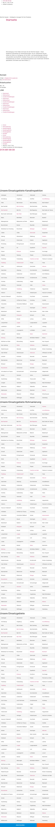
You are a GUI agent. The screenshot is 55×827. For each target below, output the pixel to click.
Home (4, 125)
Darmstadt (32, 232)
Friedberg (3, 262)
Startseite (11, 19)
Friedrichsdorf (20, 262)
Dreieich (44, 236)
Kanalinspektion (7, 130)
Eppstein (44, 247)
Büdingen (32, 228)
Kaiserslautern (45, 515)
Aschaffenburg (45, 198)
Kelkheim (44, 307)
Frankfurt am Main (34, 258)
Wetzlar (44, 390)
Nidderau (32, 345)
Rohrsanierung (7, 126)
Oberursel (32, 352)
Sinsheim (19, 586)
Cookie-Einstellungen (8, 96)
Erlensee (19, 251)
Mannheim (44, 334)
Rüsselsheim (4, 367)
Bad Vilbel (19, 213)
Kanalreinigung (7, 128)
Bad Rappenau (33, 421)
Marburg (3, 337)
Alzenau (44, 406)
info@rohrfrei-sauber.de (10, 78)
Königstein (19, 315)
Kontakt (5, 133)
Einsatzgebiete (7, 132)
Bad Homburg (20, 206)
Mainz (31, 334)
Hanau (43, 285)
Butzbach (44, 228)
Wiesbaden (4, 394)
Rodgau (32, 364)
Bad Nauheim (4, 210)
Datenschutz (6, 95)
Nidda (18, 345)
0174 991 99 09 (6, 79)
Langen (18, 322)
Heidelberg (19, 289)
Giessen (44, 266)
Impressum (6, 93)
